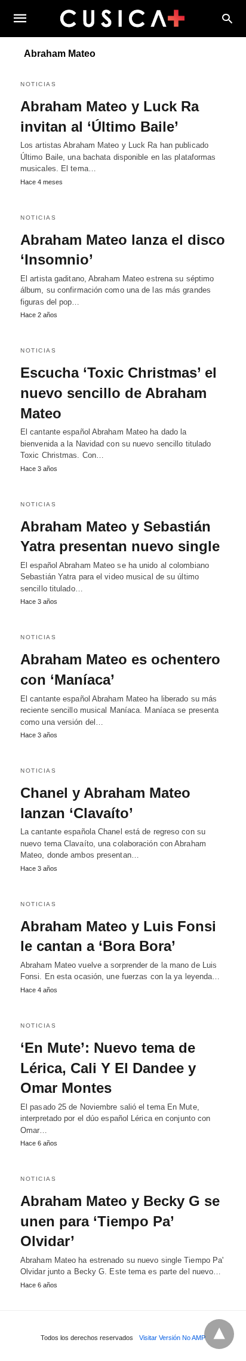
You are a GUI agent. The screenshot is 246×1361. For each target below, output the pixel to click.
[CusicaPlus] (122, 18)
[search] (227, 18)
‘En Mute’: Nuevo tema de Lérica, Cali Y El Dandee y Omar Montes (108, 1068)
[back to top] (219, 1334)
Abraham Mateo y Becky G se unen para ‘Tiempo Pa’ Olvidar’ (120, 1221)
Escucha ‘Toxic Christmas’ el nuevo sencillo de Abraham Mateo (118, 392)
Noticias (38, 84)
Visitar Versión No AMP (172, 1337)
